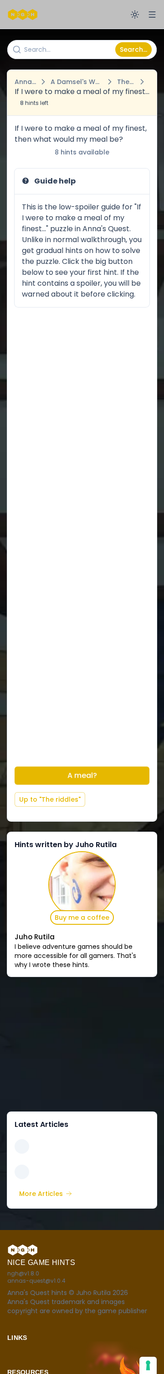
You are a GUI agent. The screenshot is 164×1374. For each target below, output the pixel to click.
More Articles (41, 1193)
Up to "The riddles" (50, 799)
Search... (133, 49)
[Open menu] (152, 14)
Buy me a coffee (82, 917)
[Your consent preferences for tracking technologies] (148, 1365)
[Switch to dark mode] (135, 14)
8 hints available (82, 152)
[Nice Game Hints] (23, 14)
